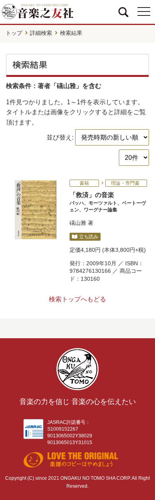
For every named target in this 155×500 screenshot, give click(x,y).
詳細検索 (41, 33)
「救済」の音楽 (108, 202)
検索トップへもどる (77, 299)
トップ (14, 33)
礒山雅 (78, 223)
